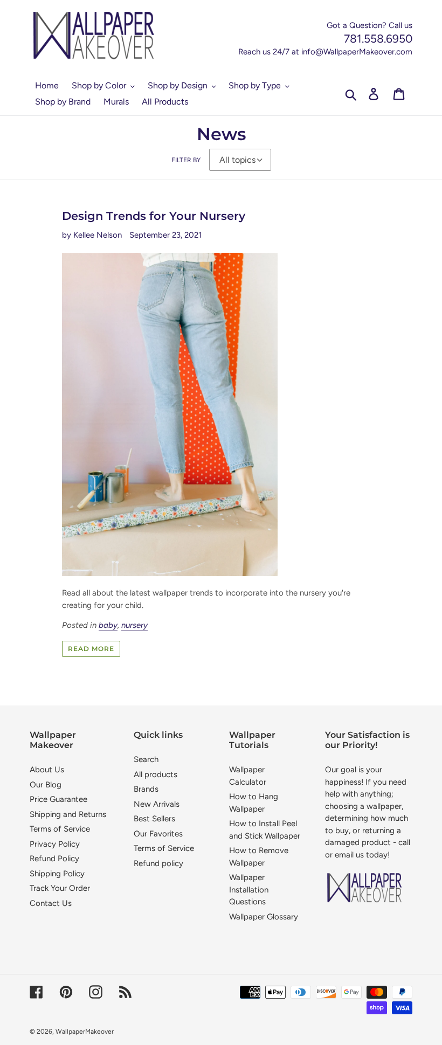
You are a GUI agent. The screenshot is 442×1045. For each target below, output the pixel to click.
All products (155, 774)
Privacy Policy (55, 844)
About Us (47, 769)
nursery (134, 625)
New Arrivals (156, 804)
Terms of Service (60, 829)
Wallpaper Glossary (263, 917)
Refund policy (158, 863)
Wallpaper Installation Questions (248, 889)
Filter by (186, 160)
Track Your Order (60, 888)
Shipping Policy (57, 873)
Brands (146, 789)
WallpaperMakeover (85, 1031)
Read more (91, 649)
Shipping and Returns (68, 814)
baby (108, 625)
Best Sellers (154, 818)
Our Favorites (158, 834)
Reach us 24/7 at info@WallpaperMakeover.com (325, 52)
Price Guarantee (58, 799)
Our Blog (45, 785)
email (344, 855)
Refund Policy (54, 858)
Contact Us (51, 903)
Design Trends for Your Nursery (153, 216)
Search (146, 759)
